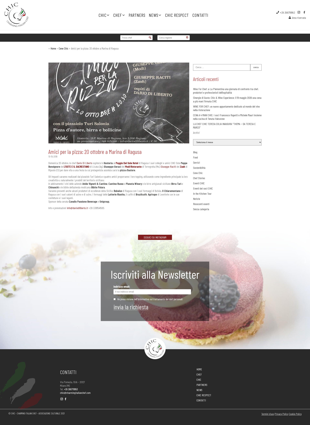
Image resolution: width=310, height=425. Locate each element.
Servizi (196, 162)
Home (53, 48)
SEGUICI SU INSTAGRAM (155, 237)
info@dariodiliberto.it (77, 208)
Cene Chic (63, 48)
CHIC (102, 15)
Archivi (196, 132)
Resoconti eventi (201, 204)
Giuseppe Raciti (168, 166)
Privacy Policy (281, 414)
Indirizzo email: (122, 286)
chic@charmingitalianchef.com (75, 392)
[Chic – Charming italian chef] (30, 15)
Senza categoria (201, 209)
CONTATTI (200, 15)
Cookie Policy (295, 414)
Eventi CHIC (199, 183)
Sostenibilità (199, 167)
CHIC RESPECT (177, 15)
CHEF (117, 15)
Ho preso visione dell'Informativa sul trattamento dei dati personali (150, 299)
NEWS (153, 15)
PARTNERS (137, 15)
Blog (195, 152)
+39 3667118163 (287, 12)
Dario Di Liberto (84, 163)
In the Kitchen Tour (202, 193)
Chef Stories (199, 178)
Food (195, 157)
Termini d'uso (267, 414)
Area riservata (298, 17)
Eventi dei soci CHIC (203, 188)
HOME (199, 369)
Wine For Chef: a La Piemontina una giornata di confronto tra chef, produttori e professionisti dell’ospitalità (225, 90)
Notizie (196, 198)
